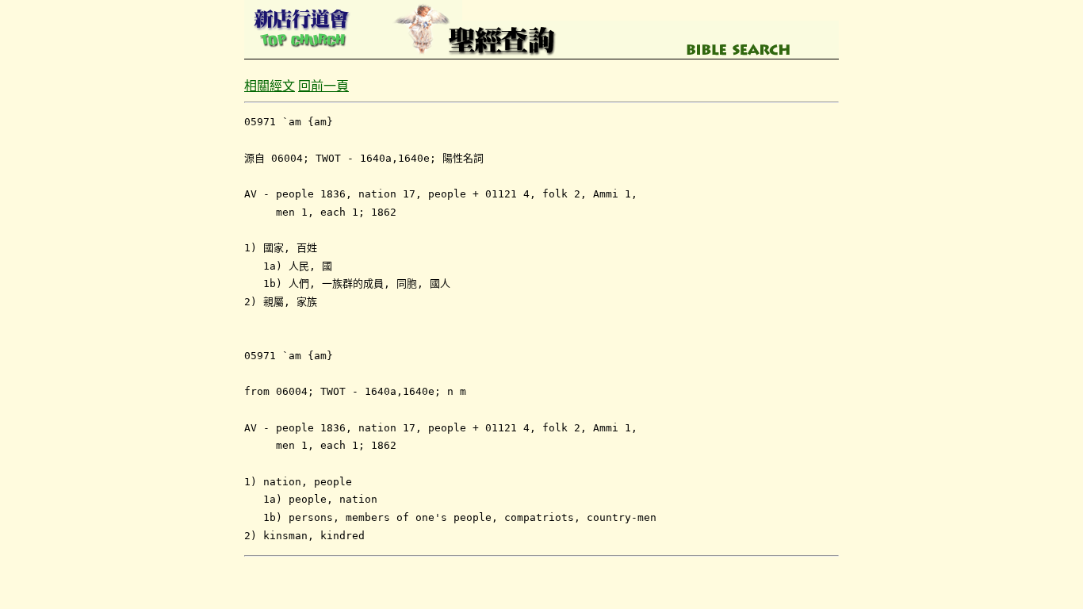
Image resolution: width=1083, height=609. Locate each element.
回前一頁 (323, 86)
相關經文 (269, 86)
